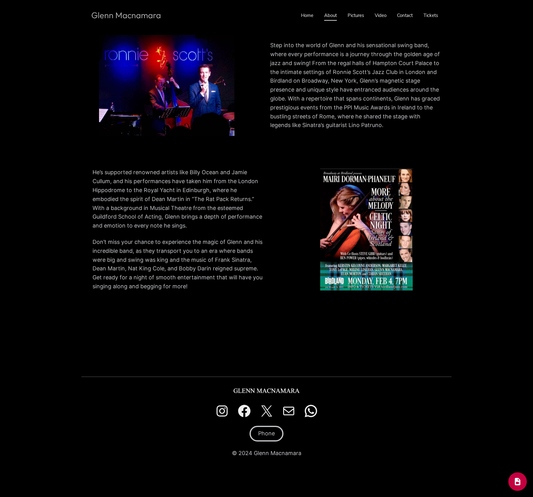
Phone (266, 433)
